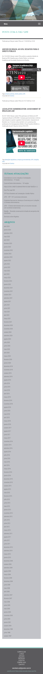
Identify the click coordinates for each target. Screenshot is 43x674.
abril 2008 (7, 591)
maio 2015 (7, 492)
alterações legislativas (11, 160)
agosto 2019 (7, 380)
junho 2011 (7, 544)
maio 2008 (7, 588)
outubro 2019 (7, 373)
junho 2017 (7, 434)
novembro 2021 (8, 291)
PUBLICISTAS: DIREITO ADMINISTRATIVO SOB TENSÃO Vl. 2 (21, 187)
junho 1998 (7, 632)
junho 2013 (7, 503)
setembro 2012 (8, 516)
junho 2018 (7, 411)
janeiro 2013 (7, 510)
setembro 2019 (8, 376)
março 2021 (7, 318)
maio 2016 (7, 462)
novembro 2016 (8, 441)
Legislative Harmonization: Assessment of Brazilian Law (21, 110)
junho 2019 (7, 387)
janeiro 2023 (7, 247)
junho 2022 (7, 267)
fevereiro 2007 (8, 598)
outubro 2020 (7, 332)
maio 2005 (7, 609)
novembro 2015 (8, 482)
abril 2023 (7, 240)
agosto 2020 (7, 339)
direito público (19, 94)
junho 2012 (7, 523)
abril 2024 (7, 226)
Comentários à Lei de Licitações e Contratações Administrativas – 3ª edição (17, 179)
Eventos (12, 96)
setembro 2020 (8, 335)
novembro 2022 (8, 250)
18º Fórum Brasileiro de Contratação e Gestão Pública (19, 193)
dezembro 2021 (8, 288)
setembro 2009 (8, 568)
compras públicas (9, 94)
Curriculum (21, 652)
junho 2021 (7, 308)
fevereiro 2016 (8, 472)
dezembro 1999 (8, 629)
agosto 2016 (7, 452)
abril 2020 (7, 353)
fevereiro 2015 (8, 496)
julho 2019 (7, 383)
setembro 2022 (8, 257)
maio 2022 (7, 271)
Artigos (21, 656)
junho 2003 (7, 619)
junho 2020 (7, 346)
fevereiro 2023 (8, 243)
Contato (21, 664)
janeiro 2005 (7, 612)
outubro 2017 (7, 428)
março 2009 (7, 574)
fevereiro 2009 (8, 578)
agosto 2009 (7, 571)
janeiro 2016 (7, 475)
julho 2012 (7, 520)
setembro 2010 (8, 551)
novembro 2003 (8, 615)
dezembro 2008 (8, 581)
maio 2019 (7, 390)
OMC (3, 161)
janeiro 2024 (7, 230)
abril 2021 (7, 315)
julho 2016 (7, 455)
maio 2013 (7, 506)
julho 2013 (7, 499)
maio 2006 (7, 602)
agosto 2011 (7, 537)
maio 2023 (7, 237)
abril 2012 (7, 527)
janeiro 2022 (7, 284)
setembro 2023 (8, 233)
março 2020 (7, 356)
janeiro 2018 (7, 424)
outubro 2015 (7, 486)
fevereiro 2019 (8, 400)
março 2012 (7, 530)
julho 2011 (7, 540)
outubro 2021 (7, 295)
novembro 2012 (8, 513)
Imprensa (21, 658)
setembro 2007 (8, 595)
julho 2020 (7, 342)
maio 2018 (7, 414)
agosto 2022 (7, 260)
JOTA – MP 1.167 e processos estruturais (15, 197)
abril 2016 (7, 465)
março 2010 (7, 554)
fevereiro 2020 (8, 359)
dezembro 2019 (8, 366)
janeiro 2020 (7, 363)
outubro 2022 (7, 254)
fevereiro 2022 (8, 281)
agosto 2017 (7, 431)
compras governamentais (23, 160)
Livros (21, 654)
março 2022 (7, 277)
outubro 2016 (7, 445)
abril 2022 (7, 274)
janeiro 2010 (7, 557)
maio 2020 (7, 349)
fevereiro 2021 (8, 322)
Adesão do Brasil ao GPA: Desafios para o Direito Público (20, 50)
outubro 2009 (7, 564)
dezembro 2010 (8, 547)
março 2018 (7, 421)
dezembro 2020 (8, 325)
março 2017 (7, 438)
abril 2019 (7, 394)
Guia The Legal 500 (9, 190)
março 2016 (7, 469)
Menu (6, 24)
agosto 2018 (7, 407)
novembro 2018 (8, 404)
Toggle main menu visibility (39, 23)
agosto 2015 (7, 489)
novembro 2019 (8, 370)
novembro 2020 (8, 329)
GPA (24, 94)
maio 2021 (7, 312)
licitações (36, 160)
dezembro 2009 (8, 561)
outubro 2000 (7, 626)
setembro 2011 (8, 533)
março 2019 (7, 397)
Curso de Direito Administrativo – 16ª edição (16, 183)
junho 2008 (7, 585)
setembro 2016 (8, 448)
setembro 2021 (8, 298)
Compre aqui (21, 662)
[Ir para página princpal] (9, 77)
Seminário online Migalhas (11, 217)
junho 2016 (7, 458)
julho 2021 (7, 305)
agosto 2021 (7, 301)
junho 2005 (7, 605)
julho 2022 (7, 264)
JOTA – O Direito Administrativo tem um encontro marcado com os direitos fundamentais (20, 207)
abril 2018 (7, 417)
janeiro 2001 (7, 622)
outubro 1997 (7, 636)
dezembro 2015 (8, 479)
